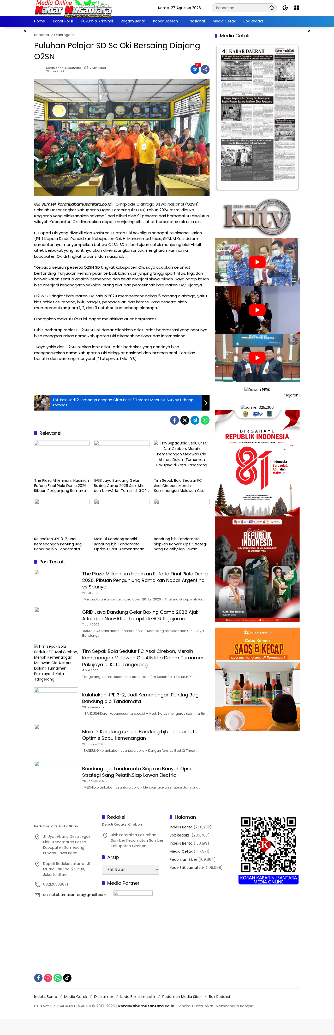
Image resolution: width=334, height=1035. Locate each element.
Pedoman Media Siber (182, 996)
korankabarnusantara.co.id (146, 1006)
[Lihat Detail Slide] (257, 660)
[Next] (289, 117)
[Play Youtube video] (257, 262)
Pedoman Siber (183, 859)
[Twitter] (184, 420)
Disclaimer (103, 996)
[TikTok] (67, 978)
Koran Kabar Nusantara (63, 68)
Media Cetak (181, 851)
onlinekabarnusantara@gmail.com (74, 894)
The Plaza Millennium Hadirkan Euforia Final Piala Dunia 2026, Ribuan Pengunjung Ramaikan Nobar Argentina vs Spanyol (61, 486)
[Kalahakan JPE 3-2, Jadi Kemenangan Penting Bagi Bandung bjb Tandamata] (62, 516)
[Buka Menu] (297, 8)
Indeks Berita (181, 827)
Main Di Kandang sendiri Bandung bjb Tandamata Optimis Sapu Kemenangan (119, 544)
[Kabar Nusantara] (73, 7)
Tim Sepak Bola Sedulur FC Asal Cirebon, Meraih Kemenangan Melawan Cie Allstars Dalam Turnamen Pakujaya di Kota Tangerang (179, 486)
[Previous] (225, 117)
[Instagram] (48, 978)
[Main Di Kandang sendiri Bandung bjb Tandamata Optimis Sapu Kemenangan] (122, 516)
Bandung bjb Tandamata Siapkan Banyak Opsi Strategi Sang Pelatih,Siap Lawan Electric (180, 544)
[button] (271, 7)
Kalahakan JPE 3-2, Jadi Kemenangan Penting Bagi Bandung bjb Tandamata (58, 544)
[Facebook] (174, 420)
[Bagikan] (205, 69)
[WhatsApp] (205, 420)
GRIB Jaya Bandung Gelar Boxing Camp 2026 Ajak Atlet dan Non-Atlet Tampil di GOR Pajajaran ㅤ (120, 486)
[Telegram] (194, 420)
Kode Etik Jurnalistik (187, 867)
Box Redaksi (180, 835)
